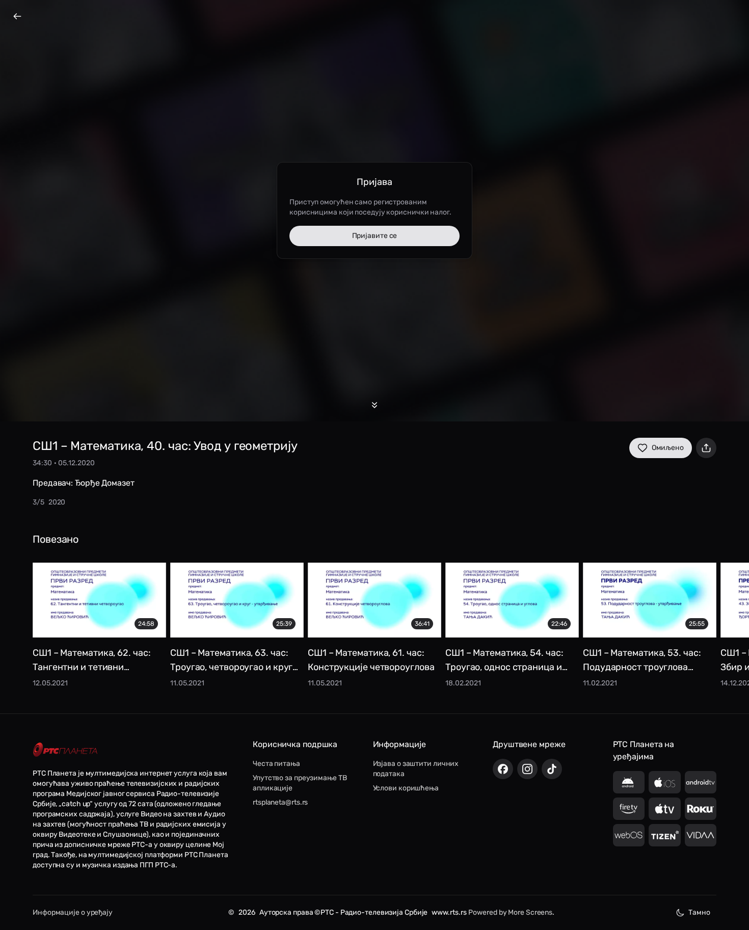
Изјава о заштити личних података (416, 768)
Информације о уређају (73, 912)
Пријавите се (374, 235)
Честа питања (276, 763)
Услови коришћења (406, 788)
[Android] (629, 782)
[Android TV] (701, 782)
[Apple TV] (665, 809)
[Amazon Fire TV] (629, 809)
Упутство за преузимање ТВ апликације (300, 783)
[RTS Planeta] (65, 749)
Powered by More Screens (510, 912)
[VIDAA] (701, 835)
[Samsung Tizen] (665, 835)
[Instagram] (527, 769)
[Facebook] (503, 769)
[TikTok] (552, 769)
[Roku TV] (701, 809)
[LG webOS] (629, 835)
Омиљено (668, 447)
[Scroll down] (374, 405)
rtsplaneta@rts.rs (280, 802)
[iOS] (665, 782)
